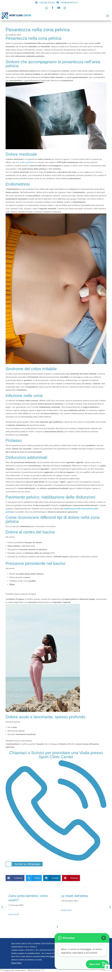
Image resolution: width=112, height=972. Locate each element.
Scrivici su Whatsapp (27, 864)
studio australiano (27, 162)
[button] (103, 938)
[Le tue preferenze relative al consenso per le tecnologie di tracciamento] (107, 967)
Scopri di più (13, 910)
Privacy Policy (16, 963)
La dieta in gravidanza (76, 896)
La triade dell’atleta (21, 896)
